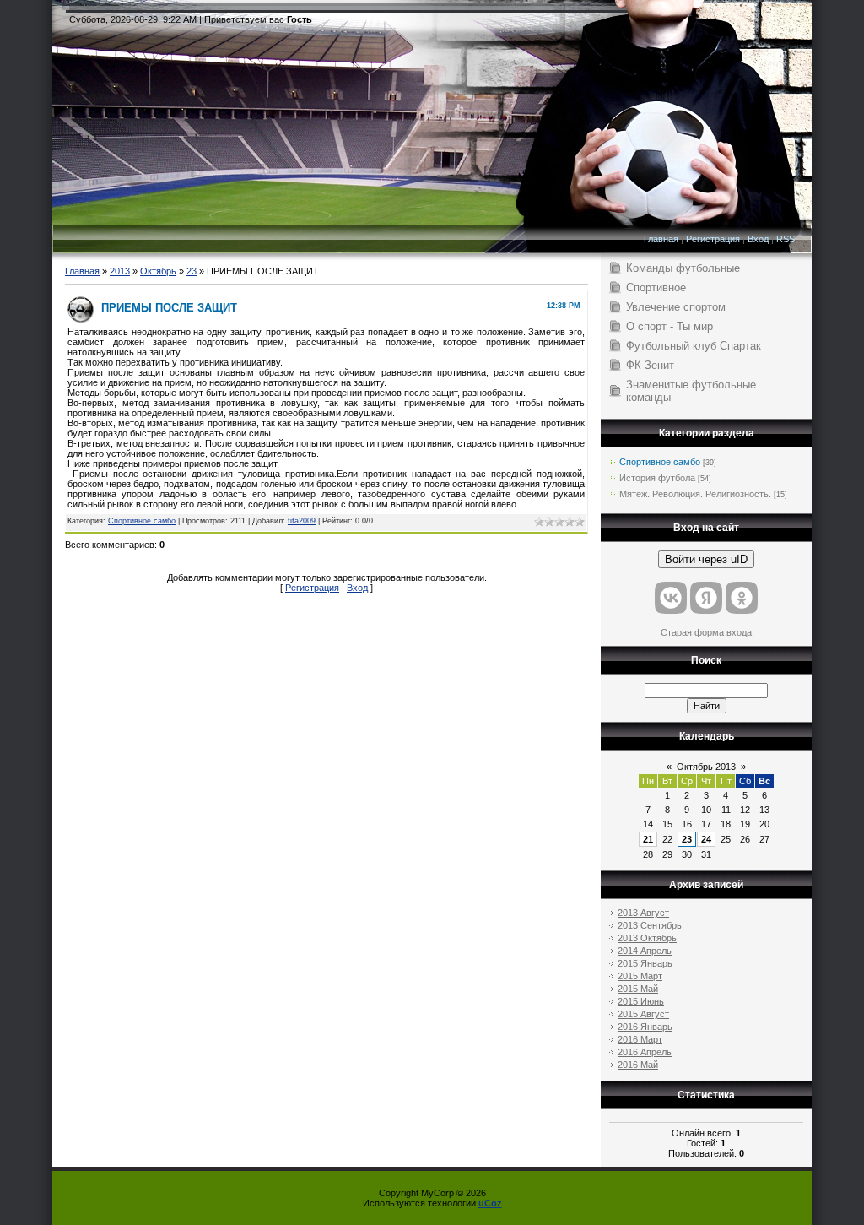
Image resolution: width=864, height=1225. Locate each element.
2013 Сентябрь (650, 925)
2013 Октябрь (647, 938)
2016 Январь (645, 1027)
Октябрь (158, 271)
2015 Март (640, 976)
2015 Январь (645, 963)
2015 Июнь (641, 1001)
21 (648, 839)
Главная (661, 239)
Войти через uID (706, 559)
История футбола (657, 478)
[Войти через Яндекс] (706, 598)
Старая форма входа (706, 632)
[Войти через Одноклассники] (742, 598)
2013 (120, 271)
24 (706, 839)
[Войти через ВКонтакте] (671, 598)
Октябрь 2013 (706, 767)
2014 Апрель (645, 951)
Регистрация (713, 239)
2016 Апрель (645, 1052)
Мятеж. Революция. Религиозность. (695, 494)
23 (191, 271)
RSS (785, 239)
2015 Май (638, 989)
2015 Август (643, 1014)
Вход (758, 239)
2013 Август (643, 913)
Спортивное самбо (142, 521)
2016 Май (638, 1065)
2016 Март (640, 1039)
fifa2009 (302, 521)
